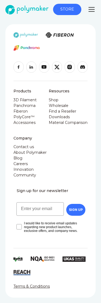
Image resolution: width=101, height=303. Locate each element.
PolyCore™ (23, 116)
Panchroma (24, 105)
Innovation (23, 169)
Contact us (23, 146)
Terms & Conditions (31, 286)
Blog (17, 158)
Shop (53, 99)
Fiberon (20, 111)
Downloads (59, 116)
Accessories (24, 122)
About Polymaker (30, 152)
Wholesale (58, 105)
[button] (92, 9)
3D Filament (25, 99)
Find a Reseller (62, 111)
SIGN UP (76, 210)
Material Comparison (68, 122)
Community (24, 175)
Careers (20, 163)
